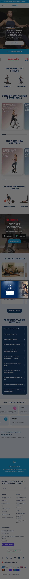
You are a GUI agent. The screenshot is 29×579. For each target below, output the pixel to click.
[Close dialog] (27, 282)
